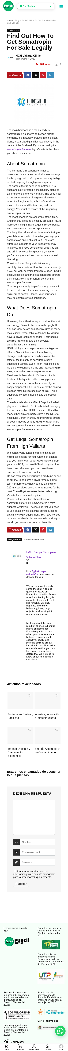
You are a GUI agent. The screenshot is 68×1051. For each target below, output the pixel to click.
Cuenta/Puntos (34, 1049)
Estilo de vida (13, 30)
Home (10, 20)
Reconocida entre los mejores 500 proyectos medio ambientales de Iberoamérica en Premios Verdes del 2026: (16, 998)
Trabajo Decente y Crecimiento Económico (18, 752)
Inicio (7, 1049)
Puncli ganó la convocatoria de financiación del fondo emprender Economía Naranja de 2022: (49, 997)
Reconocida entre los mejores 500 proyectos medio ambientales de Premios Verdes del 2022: (16, 1030)
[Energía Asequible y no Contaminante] (48, 729)
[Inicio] (6, 1046)
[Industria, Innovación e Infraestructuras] (48, 694)
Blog (17, 20)
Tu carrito (20, 1049)
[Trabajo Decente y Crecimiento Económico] (20, 729)
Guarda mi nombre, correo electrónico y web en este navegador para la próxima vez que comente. (34, 874)
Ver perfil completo (45, 552)
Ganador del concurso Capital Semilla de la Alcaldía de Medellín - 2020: (49, 932)
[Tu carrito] (20, 1046)
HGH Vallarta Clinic (28, 55)
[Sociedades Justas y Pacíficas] (20, 694)
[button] (61, 6)
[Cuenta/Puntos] (34, 1046)
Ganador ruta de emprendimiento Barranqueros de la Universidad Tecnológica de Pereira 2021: (50, 959)
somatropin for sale (34, 539)
